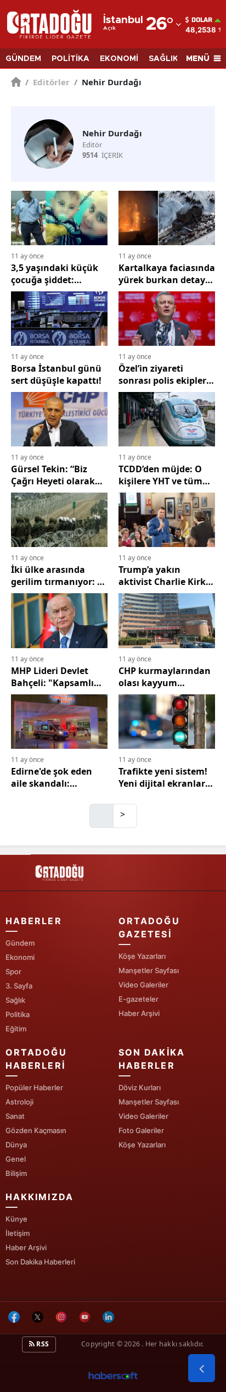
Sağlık (15, 1000)
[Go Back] (201, 1368)
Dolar (201, 19)
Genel (15, 1159)
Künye (16, 1219)
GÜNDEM (23, 59)
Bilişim (16, 1173)
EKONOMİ (119, 59)
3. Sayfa (18, 986)
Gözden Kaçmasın (35, 1130)
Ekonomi (20, 957)
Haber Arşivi (139, 1013)
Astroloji (19, 1102)
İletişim (17, 1233)
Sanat (15, 1116)
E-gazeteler (138, 999)
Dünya (16, 1144)
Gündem (20, 943)
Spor (13, 971)
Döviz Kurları (139, 1087)
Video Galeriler (143, 984)
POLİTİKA (70, 59)
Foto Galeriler (141, 1130)
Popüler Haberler (34, 1087)
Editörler (47, 81)
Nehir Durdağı (108, 81)
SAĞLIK (163, 59)
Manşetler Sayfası (148, 970)
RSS (42, 1344)
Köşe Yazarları (142, 956)
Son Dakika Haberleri (40, 1262)
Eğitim (15, 1028)
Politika (17, 1014)
